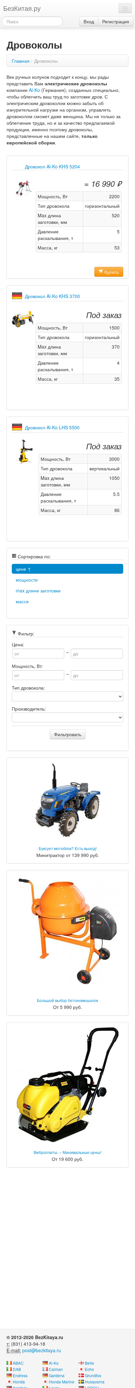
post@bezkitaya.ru (41, 1350)
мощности (27, 579)
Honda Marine (61, 1381)
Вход (89, 21)
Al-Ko (34, 90)
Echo (89, 1369)
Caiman (56, 1369)
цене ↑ (23, 569)
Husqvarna (95, 1381)
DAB (17, 1369)
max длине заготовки (38, 590)
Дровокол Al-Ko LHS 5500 (52, 427)
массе (22, 601)
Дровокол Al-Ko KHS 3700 (52, 296)
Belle (89, 1363)
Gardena (57, 1375)
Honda (19, 1381)
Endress (20, 1375)
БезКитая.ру (22, 8)
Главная (20, 60)
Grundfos (93, 1375)
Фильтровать (67, 734)
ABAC (18, 1363)
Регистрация (115, 21)
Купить (111, 271)
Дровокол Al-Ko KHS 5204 (52, 166)
